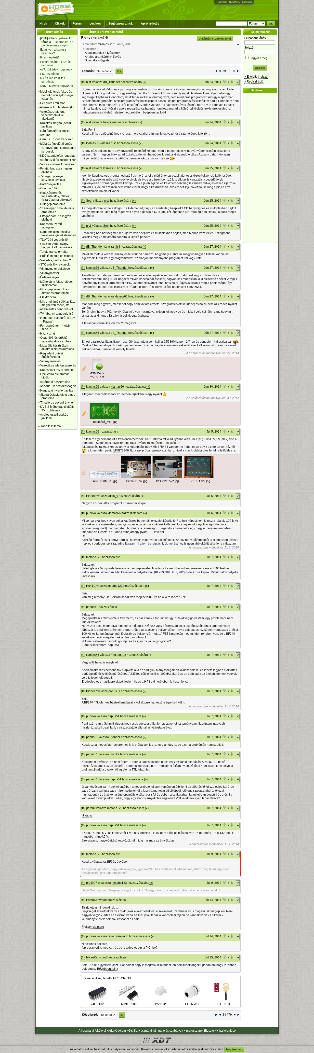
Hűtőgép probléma (52, 204)
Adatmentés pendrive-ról (56, 309)
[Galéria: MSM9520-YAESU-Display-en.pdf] (97, 369)
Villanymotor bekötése (55, 268)
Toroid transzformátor (54, 251)
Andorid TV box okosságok (58, 386)
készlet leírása (113, 254)
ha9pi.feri (109, 122)
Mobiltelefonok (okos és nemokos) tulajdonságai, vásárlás (57, 95)
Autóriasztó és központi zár (58, 160)
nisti (89, 82)
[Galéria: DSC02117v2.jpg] (199, 477)
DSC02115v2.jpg (167, 481)
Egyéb (117, 56)
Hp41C (91, 586)
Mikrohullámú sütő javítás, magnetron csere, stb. (57, 303)
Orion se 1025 (49, 188)
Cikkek (60, 23)
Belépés (260, 67)
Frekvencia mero (93, 926)
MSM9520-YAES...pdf (97, 375)
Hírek (43, 23)
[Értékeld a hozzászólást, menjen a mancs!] (225, 82)
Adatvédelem (117, 1030)
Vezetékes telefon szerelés (58, 365)
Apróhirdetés (150, 23)
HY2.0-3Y (160, 1004)
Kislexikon (247, 2)
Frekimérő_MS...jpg (105, 422)
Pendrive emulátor (52, 103)
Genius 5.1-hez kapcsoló (56, 139)
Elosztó (209, 1030)
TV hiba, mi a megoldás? (56, 313)
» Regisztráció (253, 81)
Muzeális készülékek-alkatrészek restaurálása (57, 347)
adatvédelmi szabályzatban (189, 1049)
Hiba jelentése (226, 1030)
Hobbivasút (221, 2)
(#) (83, 82)
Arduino (45, 135)
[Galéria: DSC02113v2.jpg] (136, 477)
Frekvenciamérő (94, 38)
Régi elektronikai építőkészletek (51, 355)
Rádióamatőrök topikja (55, 131)
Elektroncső (48, 297)
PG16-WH (192, 1004)
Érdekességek (49, 277)
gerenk (90, 808)
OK (271, 23)
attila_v (113, 496)
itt (93, 662)
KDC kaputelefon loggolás (57, 155)
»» (121, 1014)
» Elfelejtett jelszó (256, 76)
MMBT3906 (121, 450)
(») (144, 82)
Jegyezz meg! (258, 58)
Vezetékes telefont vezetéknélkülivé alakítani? (52, 115)
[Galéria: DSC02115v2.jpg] (167, 477)
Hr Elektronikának (118, 597)
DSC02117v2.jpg (198, 481)
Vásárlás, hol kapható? (55, 260)
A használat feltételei (92, 1030)
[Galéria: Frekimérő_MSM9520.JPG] (104, 418)
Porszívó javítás (50, 184)
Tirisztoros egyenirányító (56, 402)
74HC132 (210, 762)
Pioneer (91, 496)
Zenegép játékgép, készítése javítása (52, 178)
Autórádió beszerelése (55, 382)
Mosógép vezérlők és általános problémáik (54, 291)
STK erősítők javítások (55, 264)
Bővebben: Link (107, 968)
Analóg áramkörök (97, 56)
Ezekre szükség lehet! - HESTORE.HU (106, 978)
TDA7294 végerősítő (54, 239)
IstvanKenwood (96, 900)
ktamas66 (92, 143)
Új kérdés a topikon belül (215, 38)
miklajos (103, 44)
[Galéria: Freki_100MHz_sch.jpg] (104, 477)
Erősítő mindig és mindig (56, 256)
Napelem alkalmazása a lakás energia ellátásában (58, 233)
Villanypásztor (49, 273)
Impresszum (193, 1030)
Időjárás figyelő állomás (56, 143)
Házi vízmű (47, 333)
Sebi (89, 200)
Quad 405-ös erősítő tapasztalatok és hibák (55, 339)
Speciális (91, 60)
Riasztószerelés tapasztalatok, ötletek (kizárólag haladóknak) (56, 196)
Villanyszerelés (50, 361)
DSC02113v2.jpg (136, 481)
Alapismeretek (94, 53)
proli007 (91, 883)
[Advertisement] (261, 168)
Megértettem (234, 1049)
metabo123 (93, 557)
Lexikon (95, 23)
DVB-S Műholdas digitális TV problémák (57, 408)
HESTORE (234, 2)
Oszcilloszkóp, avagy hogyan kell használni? (56, 245)
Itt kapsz (87, 815)
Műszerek (113, 53)
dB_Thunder (111, 82)
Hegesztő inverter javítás (56, 390)
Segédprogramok (120, 23)
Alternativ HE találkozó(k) (57, 107)
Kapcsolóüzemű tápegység (51, 225)
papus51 (92, 607)
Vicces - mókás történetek (57, 164)
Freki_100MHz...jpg (105, 481)
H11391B (223, 1004)
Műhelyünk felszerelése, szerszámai (56, 283)
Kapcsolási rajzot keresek (57, 370)
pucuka (91, 513)
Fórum (77, 23)
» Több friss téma (49, 426)
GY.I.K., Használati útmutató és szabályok (155, 1030)
